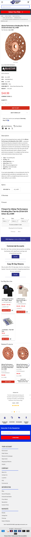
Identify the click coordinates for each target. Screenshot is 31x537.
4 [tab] (19, 411)
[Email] (6, 128)
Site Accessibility (23, 535)
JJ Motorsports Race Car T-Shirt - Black (7, 299)
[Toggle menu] (2, 2)
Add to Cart (5, 339)
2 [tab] (14, 411)
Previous (1, 365)
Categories (4, 515)
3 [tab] (16, 411)
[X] (12, 128)
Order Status (5, 453)
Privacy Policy (7, 535)
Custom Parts (5, 505)
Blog (3, 491)
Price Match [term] (19, 126)
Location (4, 477)
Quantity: (4, 100)
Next (29, 365)
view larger (15, 62)
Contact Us (4, 475)
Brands (3, 512)
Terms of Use (15, 535)
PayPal (3, 464)
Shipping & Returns (6, 461)
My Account (5, 450)
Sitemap (4, 518)
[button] (15, 112)
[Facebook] (2, 128)
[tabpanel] (15, 399)
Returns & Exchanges (7, 456)
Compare (12, 310)
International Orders (7, 496)
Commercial (5, 483)
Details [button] (15, 256)
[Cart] (28, 2)
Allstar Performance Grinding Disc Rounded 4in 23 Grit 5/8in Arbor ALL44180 (7, 367)
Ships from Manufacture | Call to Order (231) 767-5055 (23, 380)
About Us (4, 472)
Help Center (5, 458)
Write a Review (5, 73)
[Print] (9, 128)
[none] (15, 46)
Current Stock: (6, 96)
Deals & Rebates (6, 521)
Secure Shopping (6, 493)
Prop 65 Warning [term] (7, 126)
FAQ (3, 480)
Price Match (5, 499)
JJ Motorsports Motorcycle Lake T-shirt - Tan (21, 300)
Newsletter (4, 502)
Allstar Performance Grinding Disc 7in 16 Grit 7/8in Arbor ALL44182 (22, 366)
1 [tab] (11, 411)
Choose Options (6, 310)
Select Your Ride (14, 12)
